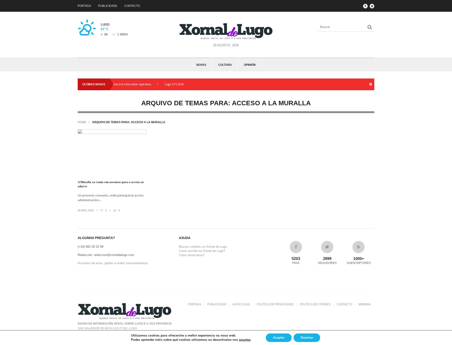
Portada (84, 6)
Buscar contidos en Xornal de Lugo (203, 246)
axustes (244, 340)
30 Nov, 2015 (86, 210)
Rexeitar (307, 337)
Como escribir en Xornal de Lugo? (202, 251)
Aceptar (279, 337)
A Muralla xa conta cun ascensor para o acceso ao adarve (111, 184)
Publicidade (107, 6)
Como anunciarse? (191, 255)
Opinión (250, 65)
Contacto (132, 6)
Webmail (364, 304)
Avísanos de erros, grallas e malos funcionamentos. (113, 263)
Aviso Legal (242, 304)
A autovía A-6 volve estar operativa (122, 84)
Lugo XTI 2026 (168, 84)
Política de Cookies (315, 304)
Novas (201, 65)
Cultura (225, 65)
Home (82, 122)
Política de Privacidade (275, 304)
